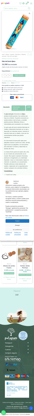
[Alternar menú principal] (31, 3)
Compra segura (11, 353)
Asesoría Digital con (11, 356)
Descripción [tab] (6, 107)
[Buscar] (29, 8)
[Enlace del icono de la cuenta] (23, 3)
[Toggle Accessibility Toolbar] (31, 408)
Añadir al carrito (19, 75)
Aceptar (17, 221)
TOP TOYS (17, 82)
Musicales (15, 58)
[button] (29, 13)
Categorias (9, 346)
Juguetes (12, 54)
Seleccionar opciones (25, 274)
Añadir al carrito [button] (9, 273)
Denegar (17, 225)
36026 (8, 82)
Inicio (3, 54)
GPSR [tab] (28, 107)
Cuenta (8, 350)
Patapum (8, 343)
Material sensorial (7, 58)
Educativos (18, 54)
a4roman (28, 414)
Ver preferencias (17, 229)
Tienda (7, 54)
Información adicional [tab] (16, 108)
